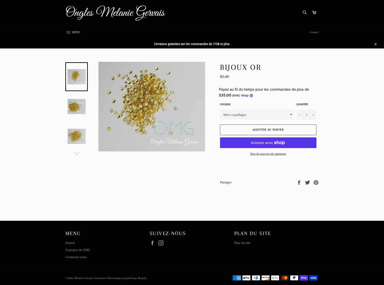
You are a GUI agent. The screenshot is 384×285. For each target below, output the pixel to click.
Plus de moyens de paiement (268, 153)
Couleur (225, 104)
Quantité (302, 104)
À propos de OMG (77, 250)
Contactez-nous (76, 257)
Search (70, 243)
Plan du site (242, 243)
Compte (314, 32)
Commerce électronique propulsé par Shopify (120, 278)
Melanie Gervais (83, 278)
